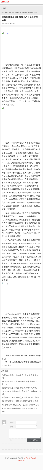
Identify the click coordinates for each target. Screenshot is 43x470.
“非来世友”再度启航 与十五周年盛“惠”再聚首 (20, 405)
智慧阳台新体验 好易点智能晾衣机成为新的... (21, 398)
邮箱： (12, 427)
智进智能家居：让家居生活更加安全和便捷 (20, 401)
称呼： (12, 422)
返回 (4, 8)
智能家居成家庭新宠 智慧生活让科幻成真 (19, 388)
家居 (6, 12)
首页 (2, 12)
